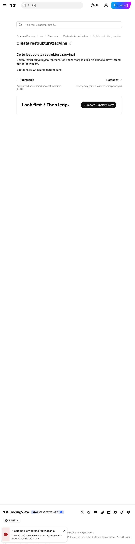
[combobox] (69, 24)
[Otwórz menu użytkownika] (106, 5)
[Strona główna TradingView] (13, 5)
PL (97, 5)
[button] (25, 36)
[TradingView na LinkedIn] (108, 512)
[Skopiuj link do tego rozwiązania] (70, 43)
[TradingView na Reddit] (128, 512)
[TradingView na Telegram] (115, 512)
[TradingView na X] (82, 512)
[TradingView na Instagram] (102, 512)
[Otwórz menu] (4, 5)
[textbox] (70, 25)
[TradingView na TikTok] (122, 512)
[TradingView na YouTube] (95, 512)
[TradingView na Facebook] (89, 512)
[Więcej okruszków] (41, 36)
